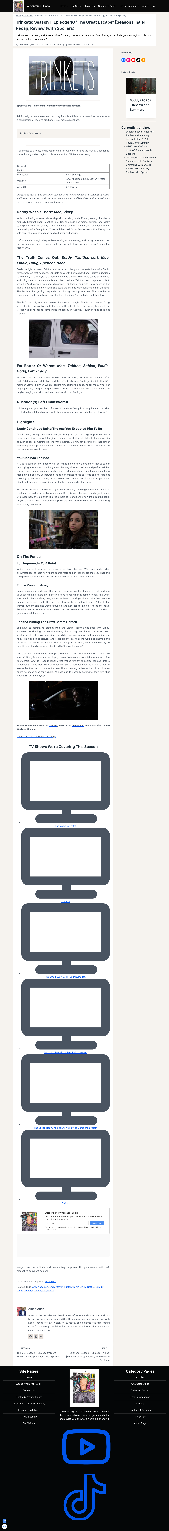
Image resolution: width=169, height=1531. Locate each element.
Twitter (53, 725)
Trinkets (28, 1290)
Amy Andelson (40, 1287)
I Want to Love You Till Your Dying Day (65, 977)
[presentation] (141, 86)
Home (18, 15)
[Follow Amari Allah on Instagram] (36, 1336)
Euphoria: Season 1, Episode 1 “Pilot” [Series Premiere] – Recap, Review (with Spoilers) (88, 1354)
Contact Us (29, 1390)
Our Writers (29, 1423)
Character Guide (107, 6)
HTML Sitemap (29, 1416)
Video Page (140, 1423)
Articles (140, 1377)
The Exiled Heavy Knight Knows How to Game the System (65, 1127)
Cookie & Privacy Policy (29, 1397)
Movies (140, 1403)
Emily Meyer (56, 1287)
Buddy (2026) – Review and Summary (140, 105)
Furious (66, 1203)
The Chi (65, 901)
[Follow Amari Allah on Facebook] (30, 1336)
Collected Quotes (140, 1390)
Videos (145, 6)
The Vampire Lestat (65, 826)
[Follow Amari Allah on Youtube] (41, 1336)
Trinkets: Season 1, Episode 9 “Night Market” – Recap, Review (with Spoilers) (38, 1352)
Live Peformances (140, 1397)
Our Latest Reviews (140, 1410)
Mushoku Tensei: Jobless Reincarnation (65, 1052)
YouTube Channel (26, 729)
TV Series (140, 1416)
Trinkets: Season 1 (44, 1290)
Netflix (90, 1287)
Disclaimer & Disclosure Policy (29, 1403)
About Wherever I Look (28, 1383)
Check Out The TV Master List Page (36, 736)
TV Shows (76, 6)
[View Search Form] (154, 6)
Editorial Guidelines (28, 1410)
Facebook (78, 725)
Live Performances (129, 6)
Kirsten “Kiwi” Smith (75, 1287)
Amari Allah (23, 44)
